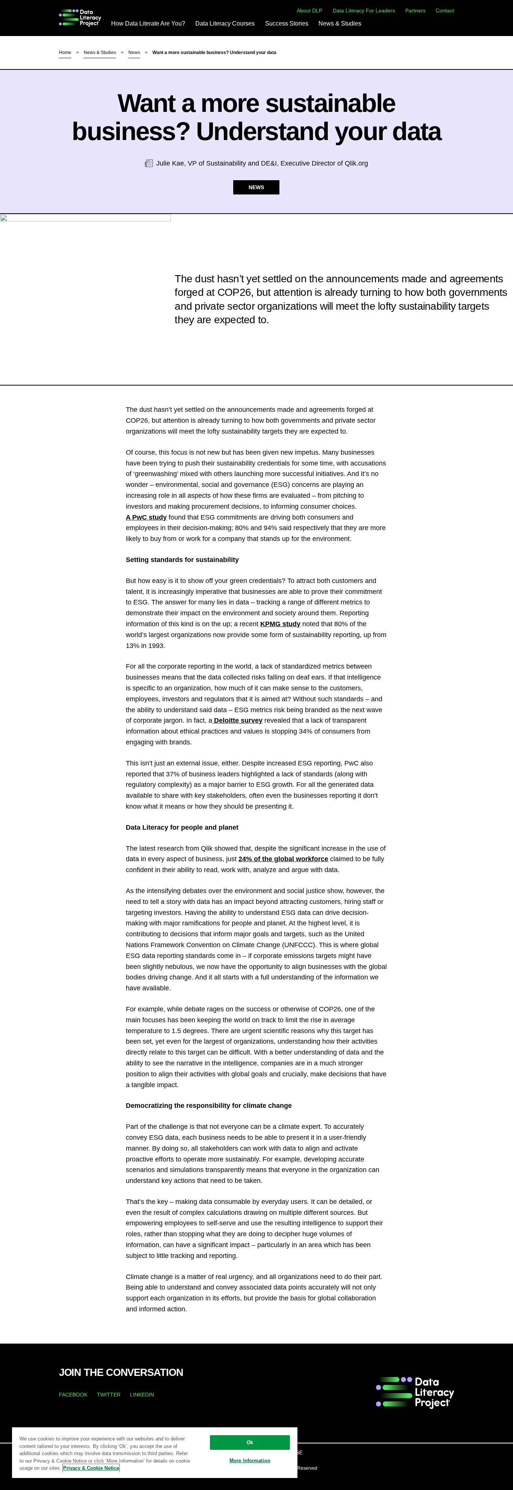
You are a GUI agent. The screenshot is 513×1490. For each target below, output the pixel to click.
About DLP (309, 10)
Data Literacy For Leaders (364, 10)
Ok (250, 1442)
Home (65, 52)
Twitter (109, 1395)
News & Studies (339, 24)
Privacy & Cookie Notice (91, 1468)
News (134, 52)
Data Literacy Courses (225, 24)
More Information (249, 1460)
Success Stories (286, 24)
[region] (154, 1452)
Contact (445, 10)
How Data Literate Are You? (148, 24)
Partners (415, 10)
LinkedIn (142, 1395)
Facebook (73, 1395)
